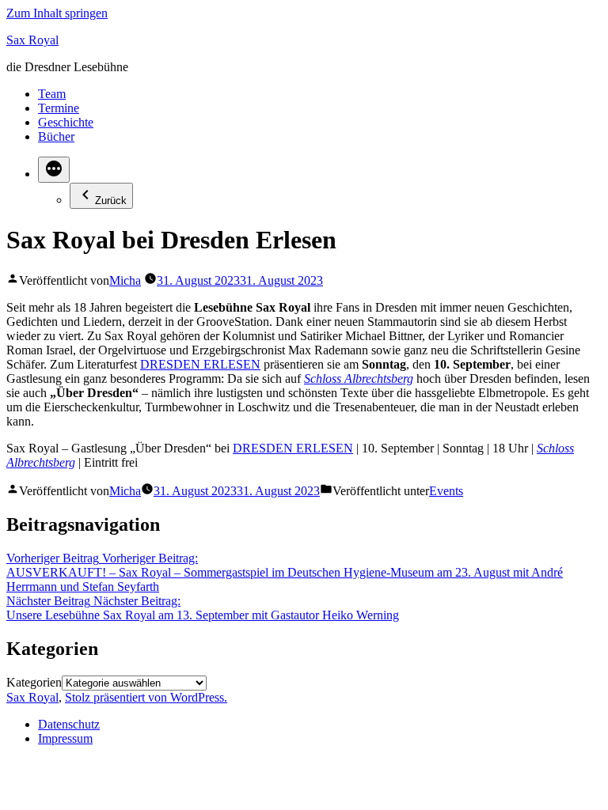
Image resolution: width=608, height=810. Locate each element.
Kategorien (34, 682)
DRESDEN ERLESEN (200, 364)
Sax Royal (32, 40)
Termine (58, 108)
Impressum (65, 738)
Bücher (56, 136)
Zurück (111, 200)
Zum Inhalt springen (57, 13)
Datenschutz (69, 724)
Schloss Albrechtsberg (358, 378)
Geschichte (65, 122)
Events (446, 491)
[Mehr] (54, 170)
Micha (125, 280)
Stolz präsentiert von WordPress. (146, 697)
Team (52, 93)
